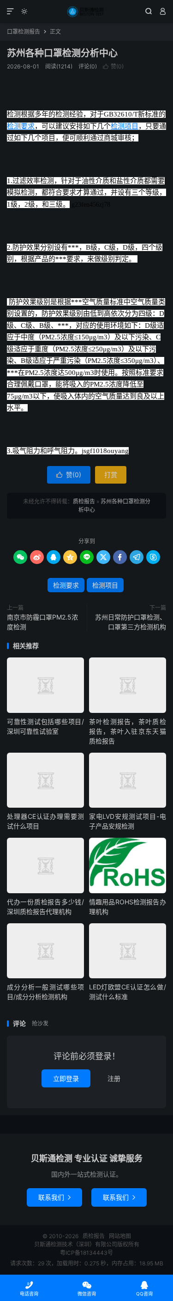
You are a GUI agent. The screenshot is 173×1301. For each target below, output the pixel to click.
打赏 (110, 475)
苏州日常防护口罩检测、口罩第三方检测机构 (130, 622)
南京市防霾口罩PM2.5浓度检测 (42, 622)
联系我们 (54, 1197)
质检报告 (86, 11)
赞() (113, 66)
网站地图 (120, 1236)
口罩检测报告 (23, 31)
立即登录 (66, 1078)
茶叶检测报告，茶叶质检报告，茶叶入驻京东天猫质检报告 (127, 731)
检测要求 (21, 126)
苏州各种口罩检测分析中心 (62, 53)
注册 (113, 1078)
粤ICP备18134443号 (86, 1252)
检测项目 (124, 126)
